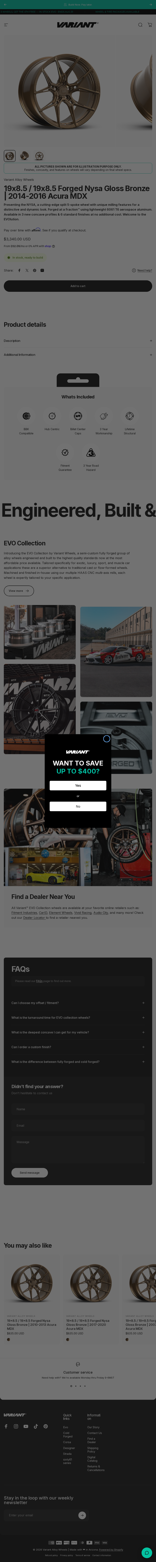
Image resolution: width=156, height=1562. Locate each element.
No (78, 806)
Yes (78, 785)
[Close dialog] (107, 739)
